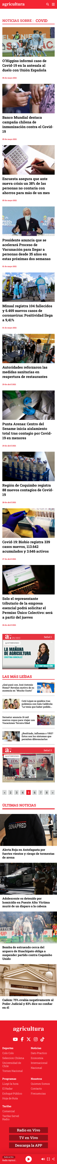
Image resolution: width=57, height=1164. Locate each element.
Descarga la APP (28, 1145)
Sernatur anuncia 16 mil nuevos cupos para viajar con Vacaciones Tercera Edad (18, 720)
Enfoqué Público (12, 1093)
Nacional (36, 1068)
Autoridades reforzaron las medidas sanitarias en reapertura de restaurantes (24, 372)
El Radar (7, 1088)
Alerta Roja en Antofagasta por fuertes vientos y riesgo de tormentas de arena (28, 853)
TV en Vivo (28, 1137)
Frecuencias (38, 1093)
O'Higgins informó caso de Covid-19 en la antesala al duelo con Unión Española (24, 65)
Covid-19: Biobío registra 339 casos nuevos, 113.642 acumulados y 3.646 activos (26, 547)
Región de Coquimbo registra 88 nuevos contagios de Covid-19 (27, 490)
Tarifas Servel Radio (10, 1117)
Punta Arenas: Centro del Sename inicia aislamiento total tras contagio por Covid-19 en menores (27, 431)
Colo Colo (8, 1053)
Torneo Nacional (12, 1071)
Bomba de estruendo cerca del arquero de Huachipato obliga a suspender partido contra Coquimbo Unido (27, 953)
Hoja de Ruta (10, 1098)
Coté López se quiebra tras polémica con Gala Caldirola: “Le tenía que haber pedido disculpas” (37, 703)
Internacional (39, 1063)
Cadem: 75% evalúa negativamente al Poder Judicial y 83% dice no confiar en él (27, 1003)
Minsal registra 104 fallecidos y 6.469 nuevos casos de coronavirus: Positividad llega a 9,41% (27, 313)
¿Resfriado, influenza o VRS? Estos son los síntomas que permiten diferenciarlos (37, 736)
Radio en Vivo (28, 1130)
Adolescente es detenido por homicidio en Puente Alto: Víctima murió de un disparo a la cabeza (26, 902)
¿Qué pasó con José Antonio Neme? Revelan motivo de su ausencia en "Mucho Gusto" (18, 687)
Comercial (8, 1111)
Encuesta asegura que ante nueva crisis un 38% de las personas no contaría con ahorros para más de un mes (26, 185)
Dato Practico (39, 1053)
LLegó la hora (10, 1083)
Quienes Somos (40, 1083)
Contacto (36, 1088)
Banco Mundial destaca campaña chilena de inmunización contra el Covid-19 (27, 124)
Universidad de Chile (11, 1064)
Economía (37, 1058)
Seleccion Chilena (13, 1058)
